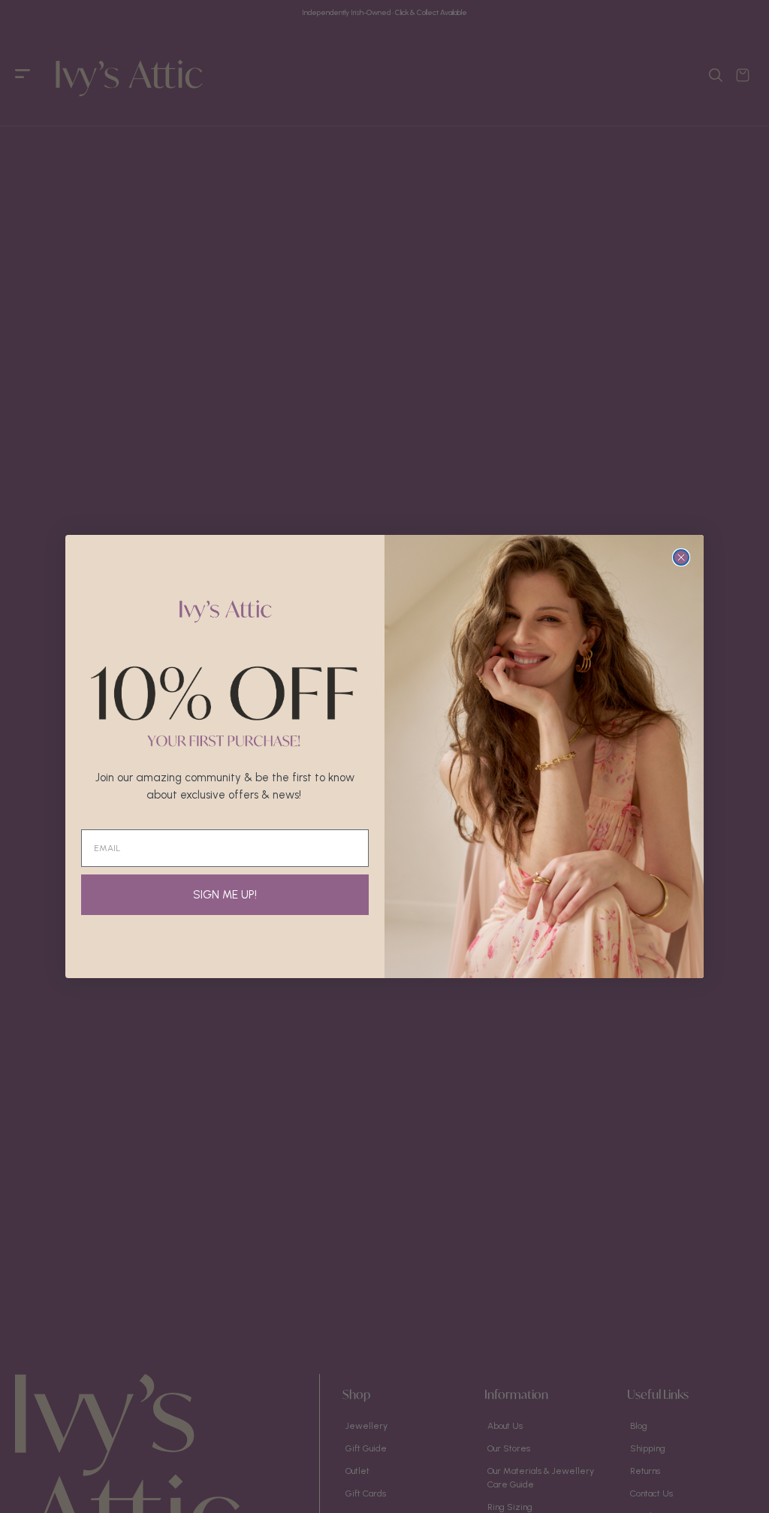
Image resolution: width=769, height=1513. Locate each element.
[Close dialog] (681, 557)
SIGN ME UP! (225, 894)
